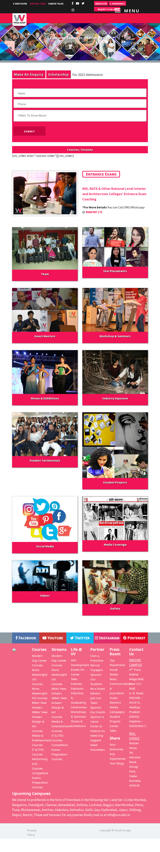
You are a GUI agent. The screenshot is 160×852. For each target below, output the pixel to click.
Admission (101, 3)
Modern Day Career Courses (39, 660)
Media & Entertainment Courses (41, 740)
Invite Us (96, 726)
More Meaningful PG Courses (39, 693)
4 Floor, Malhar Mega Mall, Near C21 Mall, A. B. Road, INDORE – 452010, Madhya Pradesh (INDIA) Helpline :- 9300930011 (138, 698)
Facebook (27, 637)
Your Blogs (117, 763)
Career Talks (55, 3)
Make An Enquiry (29, 74)
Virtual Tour (37, 3)
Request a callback (108, 9)
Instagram (108, 637)
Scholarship (58, 74)
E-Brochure (20, 3)
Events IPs (77, 670)
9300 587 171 (94, 212)
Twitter (82, 637)
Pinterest (135, 637)
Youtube (54, 637)
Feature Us (97, 731)
